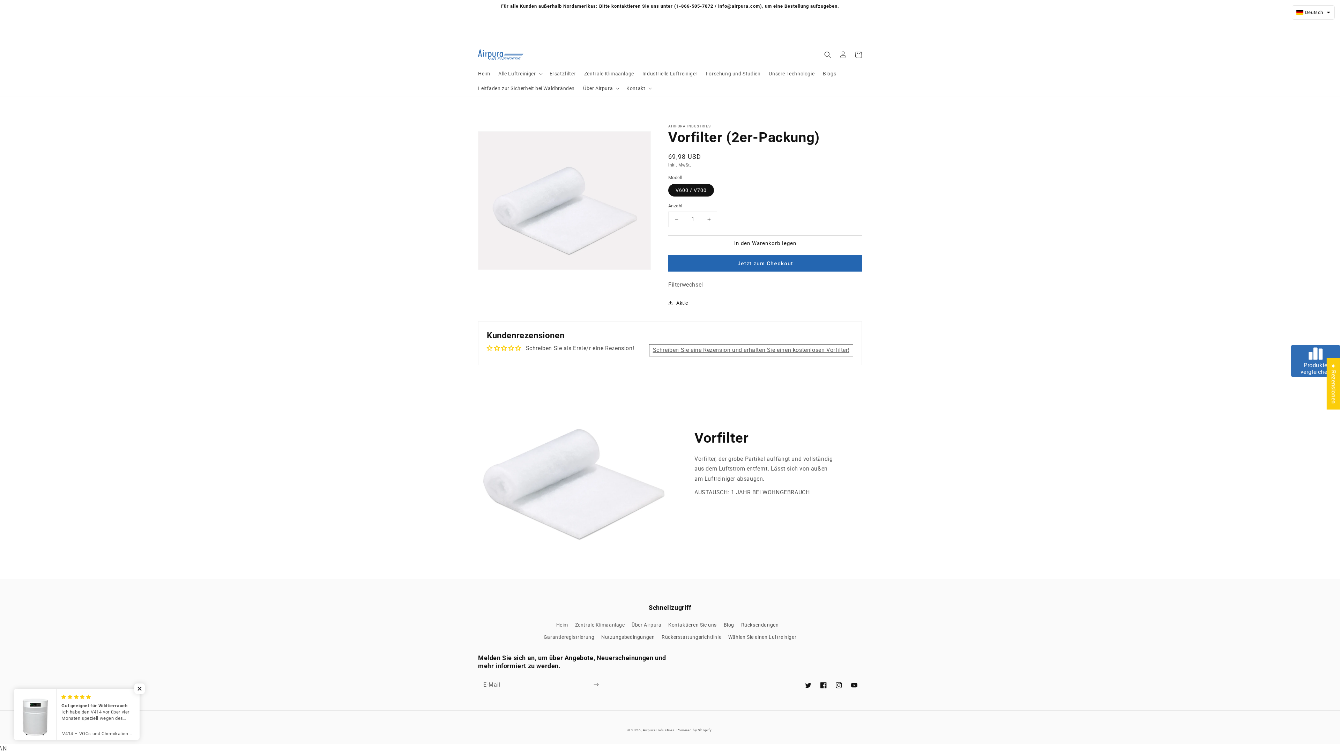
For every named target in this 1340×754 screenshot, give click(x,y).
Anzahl (675, 205)
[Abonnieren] (596, 685)
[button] (519, 73)
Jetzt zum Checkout (765, 263)
